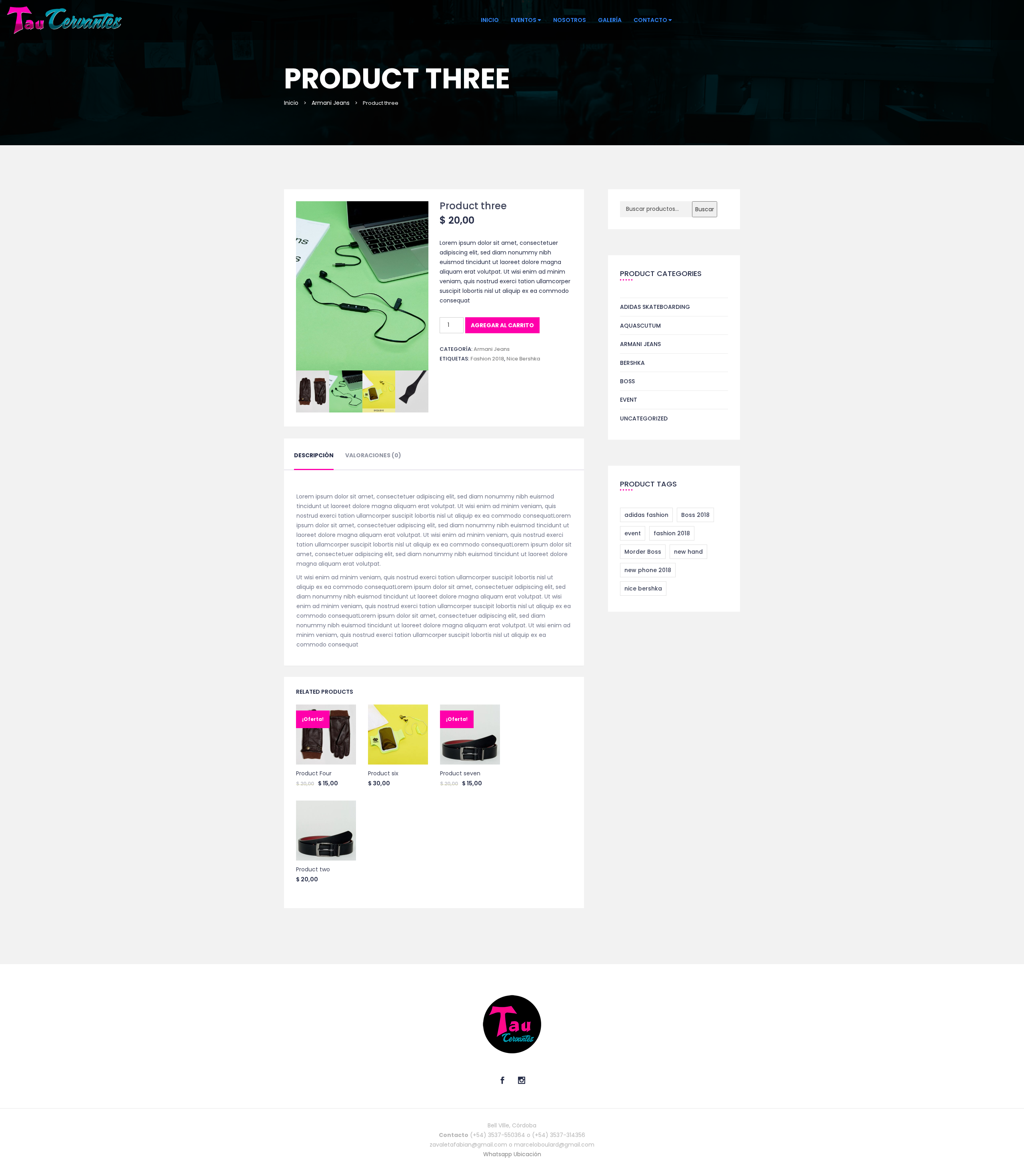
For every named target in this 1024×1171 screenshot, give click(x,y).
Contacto (651, 20)
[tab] (314, 460)
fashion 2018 (487, 358)
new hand (688, 552)
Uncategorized (644, 418)
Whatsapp (498, 1154)
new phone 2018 (647, 570)
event (632, 533)
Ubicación (527, 1154)
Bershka (632, 363)
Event (628, 400)
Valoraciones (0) (373, 455)
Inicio (490, 20)
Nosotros (569, 20)
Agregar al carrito (502, 325)
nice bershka (523, 358)
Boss (627, 381)
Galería (610, 20)
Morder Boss (642, 552)
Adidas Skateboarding (655, 307)
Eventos (524, 20)
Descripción (314, 455)
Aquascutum (640, 326)
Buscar (704, 209)
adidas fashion (646, 515)
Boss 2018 (695, 515)
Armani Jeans (331, 103)
